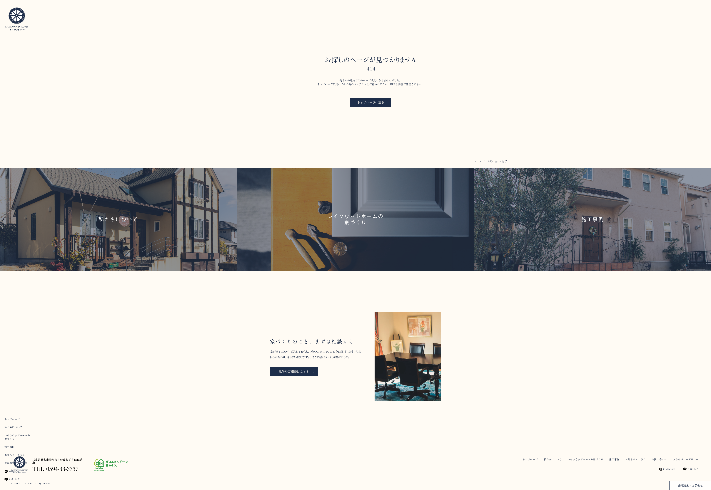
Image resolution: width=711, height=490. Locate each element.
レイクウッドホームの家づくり (585, 459)
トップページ (530, 459)
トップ (477, 161)
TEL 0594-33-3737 (55, 469)
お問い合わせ (659, 459)
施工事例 (614, 459)
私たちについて (553, 459)
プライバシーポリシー (685, 459)
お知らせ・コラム (635, 459)
